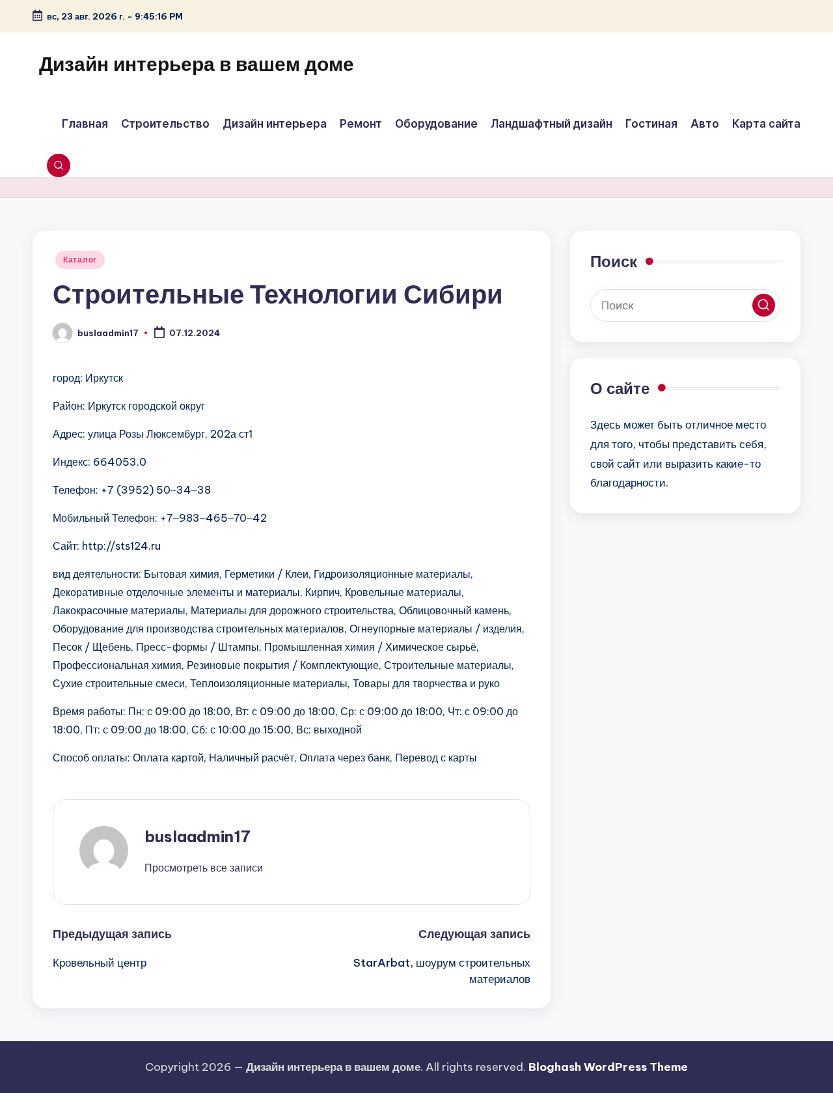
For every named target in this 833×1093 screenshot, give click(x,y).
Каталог (80, 259)
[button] (203, 867)
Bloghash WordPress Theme (608, 1067)
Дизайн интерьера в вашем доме (196, 63)
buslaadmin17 (197, 836)
